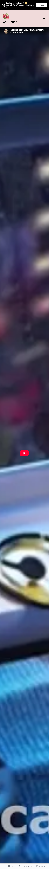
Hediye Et (41, 5)
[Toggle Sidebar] (44, 18)
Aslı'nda (10, 22)
